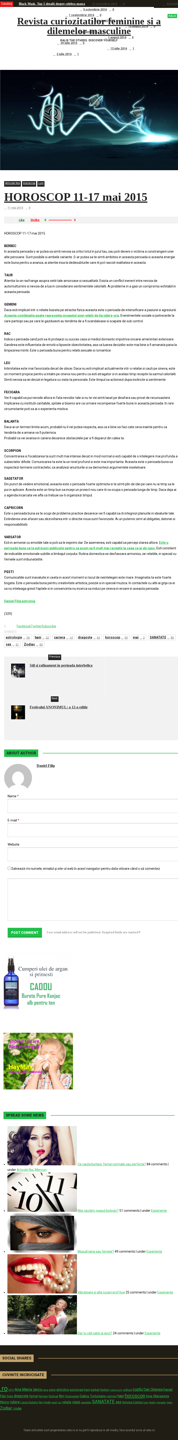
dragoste (89, 637)
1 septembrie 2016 (81, 15)
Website (13, 844)
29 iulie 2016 (68, 43)
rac (59, 1402)
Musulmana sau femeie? (96, 1251)
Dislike (35, 220)
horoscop (116, 637)
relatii (76, 1402)
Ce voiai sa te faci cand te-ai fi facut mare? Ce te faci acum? (61, 48)
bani (42, 637)
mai (139, 637)
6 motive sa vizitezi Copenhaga (40, 15)
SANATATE (162, 637)
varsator (161, 1402)
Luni (41, 183)
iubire (15, 1402)
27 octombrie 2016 (104, 4)
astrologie (18, 637)
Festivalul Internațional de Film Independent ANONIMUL (60, 37)
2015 (11, 1389)
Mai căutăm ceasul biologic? (98, 1210)
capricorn (116, 1389)
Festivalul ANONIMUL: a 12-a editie (59, 707)
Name (13, 796)
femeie (43, 1396)
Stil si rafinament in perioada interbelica (61, 665)
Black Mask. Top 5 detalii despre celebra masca (52, 4)
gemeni (112, 1396)
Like (22, 220)
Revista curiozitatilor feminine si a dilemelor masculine (96, 26)
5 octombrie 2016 (95, 9)
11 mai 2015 (15, 207)
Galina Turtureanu (93, 1396)
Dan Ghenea (153, 1390)
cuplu (138, 1389)
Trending (6, 3)
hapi (121, 1396)
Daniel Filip (46, 766)
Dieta (9, 1396)
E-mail (13, 820)
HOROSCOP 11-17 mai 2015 (75, 196)
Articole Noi (12, 183)
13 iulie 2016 (118, 48)
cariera (63, 637)
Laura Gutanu (29, 1402)
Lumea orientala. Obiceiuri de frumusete (47, 9)
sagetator (86, 1402)
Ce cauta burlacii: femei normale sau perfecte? (112, 1164)
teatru (152, 1402)
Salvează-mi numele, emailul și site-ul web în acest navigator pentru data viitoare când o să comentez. (86, 868)
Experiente (159, 1210)
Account (172, 3)
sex (12, 644)
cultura (127, 1389)
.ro (4, 1388)
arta (45, 1389)
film (61, 1396)
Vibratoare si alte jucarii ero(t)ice (101, 1292)
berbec (104, 1389)
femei (33, 1396)
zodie (17, 1408)
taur (146, 1402)
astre (52, 1389)
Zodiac (33, 644)
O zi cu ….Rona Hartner (36, 43)
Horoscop (29, 183)
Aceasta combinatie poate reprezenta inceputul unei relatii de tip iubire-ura (61, 315)
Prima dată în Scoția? (34, 54)
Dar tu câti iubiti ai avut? (95, 1333)
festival (53, 1396)
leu (41, 1402)
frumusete (72, 1396)
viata (169, 1402)
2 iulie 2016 (64, 54)
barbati (95, 1389)
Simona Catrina (132, 1402)
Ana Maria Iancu (28, 1389)
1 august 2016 (117, 37)
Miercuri (41, 1170)
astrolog (62, 1389)
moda (47, 1402)
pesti (54, 1402)
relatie (66, 1402)
